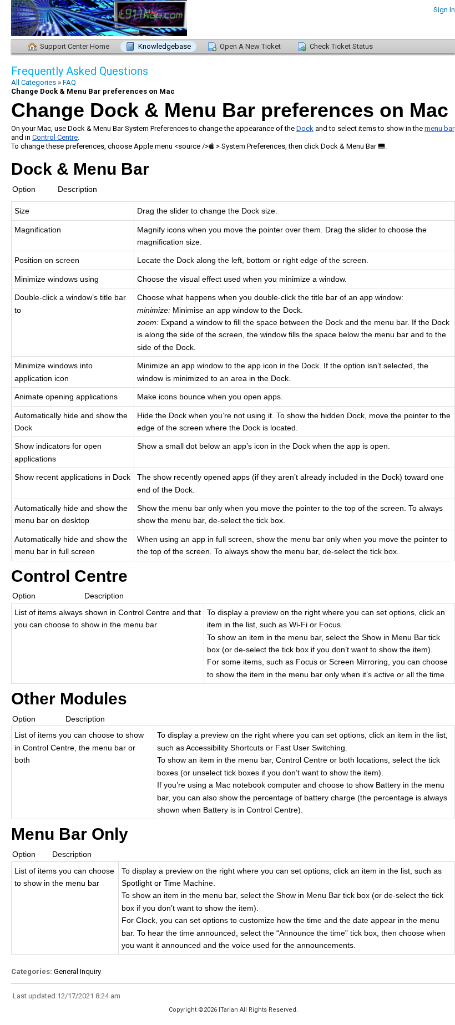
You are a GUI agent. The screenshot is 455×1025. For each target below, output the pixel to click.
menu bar (439, 128)
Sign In (444, 10)
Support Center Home (74, 46)
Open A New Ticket (250, 46)
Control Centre (55, 137)
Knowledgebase (164, 46)
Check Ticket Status (341, 46)
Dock (305, 128)
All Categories (33, 82)
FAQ (69, 82)
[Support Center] (72, 19)
